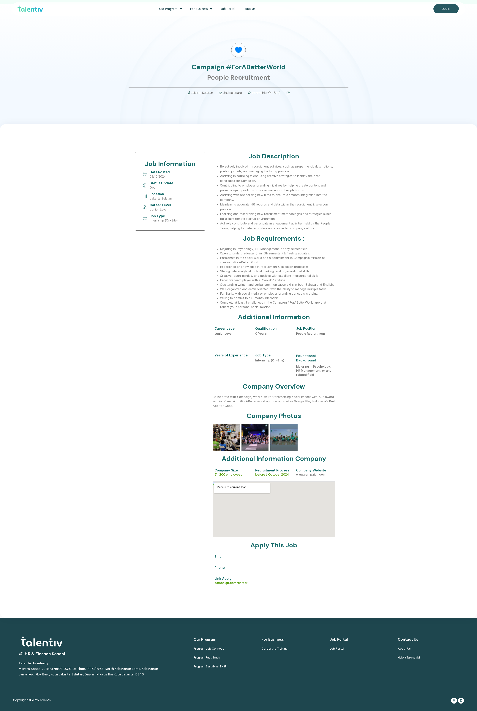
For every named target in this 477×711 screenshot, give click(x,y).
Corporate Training (275, 649)
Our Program (168, 9)
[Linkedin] (461, 701)
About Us (249, 9)
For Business (199, 9)
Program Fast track (207, 657)
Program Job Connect (209, 649)
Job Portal (227, 9)
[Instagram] (454, 701)
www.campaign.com (311, 474)
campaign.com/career (230, 583)
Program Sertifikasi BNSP (210, 666)
